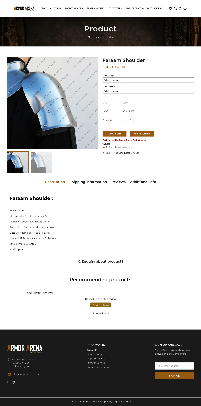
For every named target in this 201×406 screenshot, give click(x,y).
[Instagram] (13, 382)
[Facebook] (8, 382)
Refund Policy (94, 354)
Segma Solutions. (122, 401)
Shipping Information (88, 182)
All (89, 37)
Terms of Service (96, 363)
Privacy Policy (94, 350)
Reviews (118, 182)
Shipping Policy (96, 358)
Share (107, 144)
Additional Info (143, 182)
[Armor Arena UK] (24, 8)
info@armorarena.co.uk (25, 374)
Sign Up (174, 375)
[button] (11, 162)
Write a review (100, 304)
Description (55, 182)
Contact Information (98, 367)
